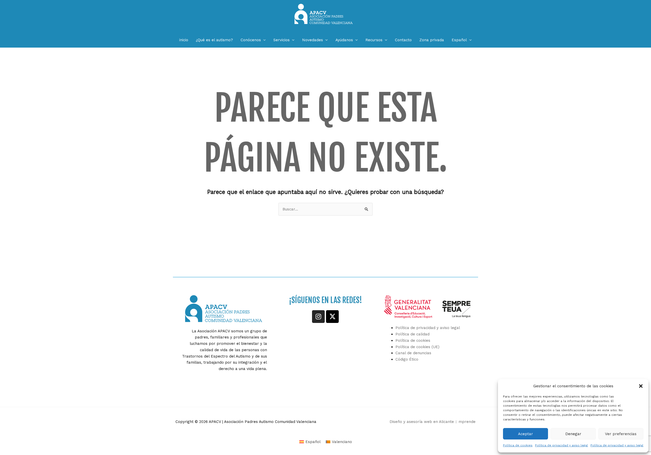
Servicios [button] (281, 40)
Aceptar (525, 434)
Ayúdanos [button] (344, 40)
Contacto (403, 40)
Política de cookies (517, 445)
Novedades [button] (312, 40)
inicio (183, 40)
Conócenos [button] (251, 40)
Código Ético (406, 359)
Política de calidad (412, 334)
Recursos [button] (373, 40)
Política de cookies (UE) (417, 347)
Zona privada (431, 40)
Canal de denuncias (413, 353)
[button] (640, 386)
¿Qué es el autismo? (214, 40)
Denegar (573, 434)
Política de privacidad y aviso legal (561, 445)
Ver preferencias (621, 434)
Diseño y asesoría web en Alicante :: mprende (433, 421)
